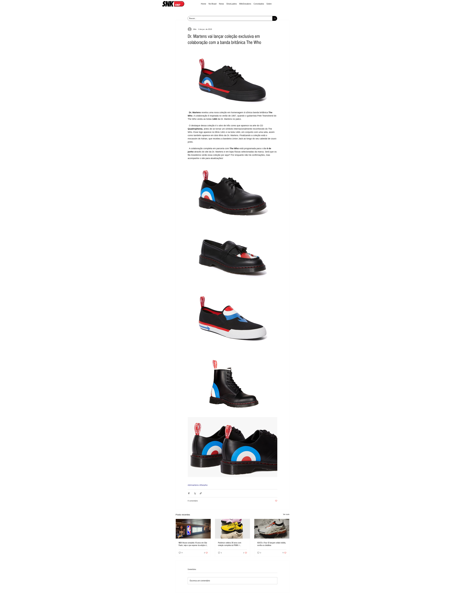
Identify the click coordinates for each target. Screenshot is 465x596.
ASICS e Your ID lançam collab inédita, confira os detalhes (271, 544)
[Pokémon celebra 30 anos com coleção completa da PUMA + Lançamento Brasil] (232, 529)
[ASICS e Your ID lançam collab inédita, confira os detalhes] (271, 529)
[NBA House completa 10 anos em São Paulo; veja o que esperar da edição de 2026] (193, 529)
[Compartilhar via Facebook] (189, 493)
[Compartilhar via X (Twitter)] (195, 493)
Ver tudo (286, 514)
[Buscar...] (274, 18)
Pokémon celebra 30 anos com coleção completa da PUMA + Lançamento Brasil (229, 544)
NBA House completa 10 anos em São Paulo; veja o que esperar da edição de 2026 (193, 544)
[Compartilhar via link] (201, 493)
